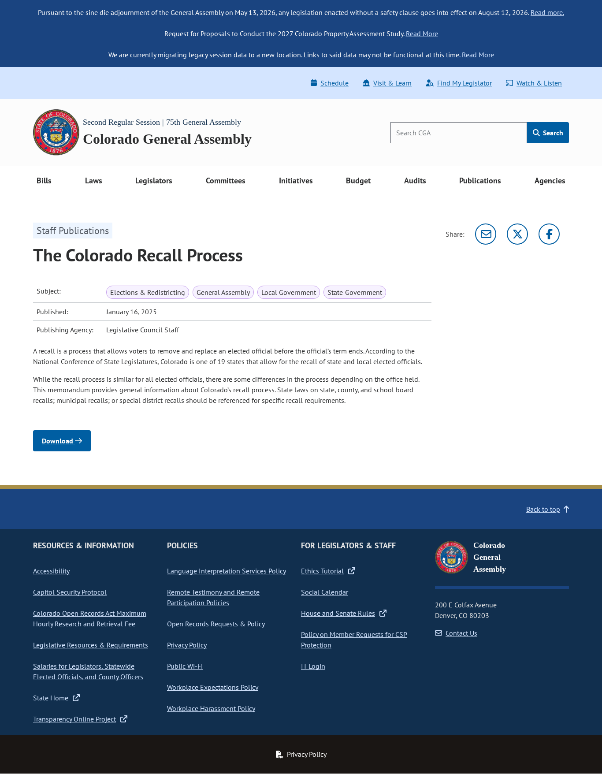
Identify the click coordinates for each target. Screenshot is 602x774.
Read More (422, 33)
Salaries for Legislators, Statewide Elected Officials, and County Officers (88, 671)
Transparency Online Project (74, 718)
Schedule (334, 82)
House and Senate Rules (338, 613)
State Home (50, 697)
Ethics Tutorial (322, 570)
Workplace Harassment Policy (211, 708)
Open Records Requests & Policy (216, 623)
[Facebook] (549, 234)
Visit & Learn (392, 82)
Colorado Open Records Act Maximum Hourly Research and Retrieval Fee (89, 618)
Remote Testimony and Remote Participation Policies (213, 597)
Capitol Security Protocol (70, 592)
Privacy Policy (187, 644)
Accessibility (51, 570)
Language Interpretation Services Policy (226, 570)
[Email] (485, 234)
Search (552, 132)
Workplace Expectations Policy (212, 687)
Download (58, 440)
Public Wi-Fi (185, 666)
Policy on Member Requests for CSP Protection (354, 639)
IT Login (313, 666)
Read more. (547, 12)
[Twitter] (517, 234)
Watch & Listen (539, 82)
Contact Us (461, 633)
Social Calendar (324, 592)
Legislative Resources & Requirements (90, 644)
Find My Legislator (464, 82)
